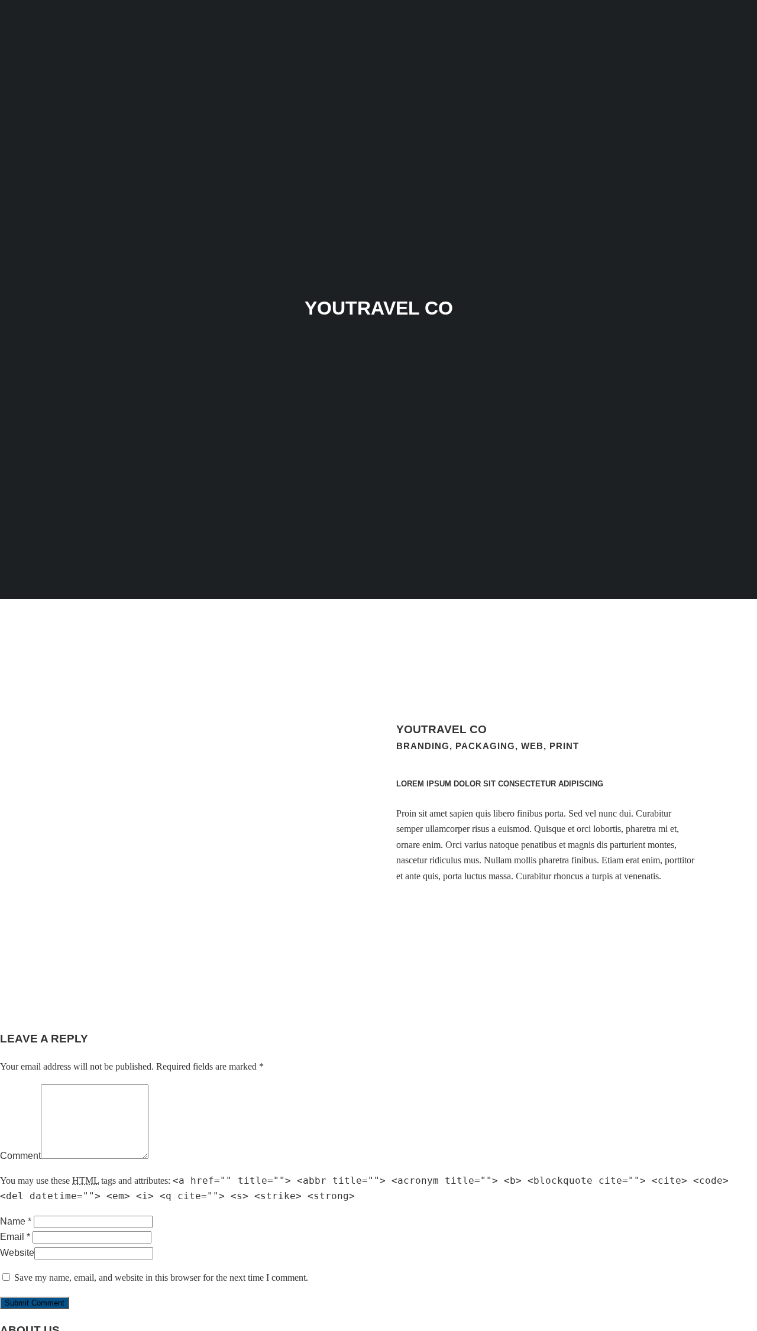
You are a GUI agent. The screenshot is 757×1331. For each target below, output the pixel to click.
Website (17, 1253)
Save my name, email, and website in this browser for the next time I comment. (161, 1277)
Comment (20, 1156)
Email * (15, 1237)
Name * (15, 1221)
